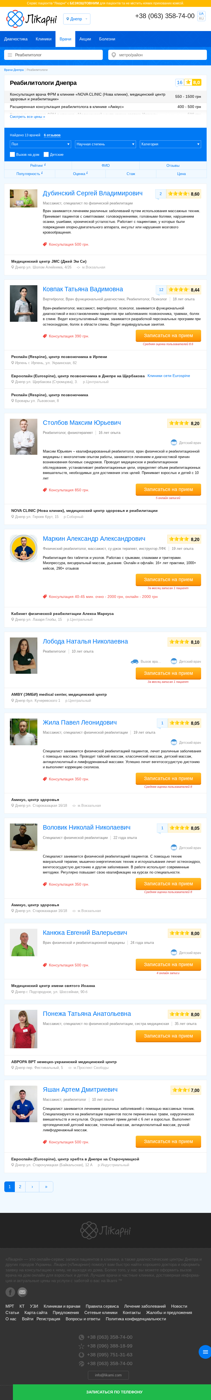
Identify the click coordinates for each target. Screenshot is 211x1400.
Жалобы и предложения (169, 1312)
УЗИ (34, 1306)
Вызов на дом (27, 155)
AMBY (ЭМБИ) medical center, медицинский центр (59, 694)
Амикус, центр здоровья (35, 799)
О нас (10, 1318)
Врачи (65, 39)
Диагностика (15, 39)
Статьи (12, 1312)
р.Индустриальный (113, 1165)
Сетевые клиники (100, 1312)
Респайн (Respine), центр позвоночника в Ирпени (59, 356)
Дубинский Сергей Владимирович (93, 193)
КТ (22, 1306)
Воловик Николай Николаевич (87, 827)
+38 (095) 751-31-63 (109, 1354)
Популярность (28, 174)
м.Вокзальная (93, 267)
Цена (181, 174)
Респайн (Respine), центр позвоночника (49, 395)
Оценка (79, 174)
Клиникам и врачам (62, 1306)
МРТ (9, 1306)
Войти (27, 1318)
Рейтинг (36, 165)
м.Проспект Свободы (91, 1068)
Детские (56, 155)
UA (201, 14)
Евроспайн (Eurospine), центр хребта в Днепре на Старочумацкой (75, 1159)
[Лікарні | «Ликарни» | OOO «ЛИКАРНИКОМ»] (105, 1230)
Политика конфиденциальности (136, 1318)
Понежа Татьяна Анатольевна (87, 1013)
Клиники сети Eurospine (169, 375)
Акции (85, 39)
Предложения (66, 1312)
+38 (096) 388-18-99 (109, 1346)
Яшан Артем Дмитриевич (80, 1089)
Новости (179, 1306)
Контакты (132, 1312)
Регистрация (48, 1318)
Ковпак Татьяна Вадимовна (83, 289)
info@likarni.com (108, 1375)
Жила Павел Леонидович (80, 722)
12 (161, 289)
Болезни (107, 39)
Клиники (43, 39)
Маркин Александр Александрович (94, 538)
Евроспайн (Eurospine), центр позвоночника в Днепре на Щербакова (78, 376)
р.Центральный (96, 382)
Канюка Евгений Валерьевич (85, 932)
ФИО (106, 165)
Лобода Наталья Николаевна (85, 641)
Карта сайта (35, 1312)
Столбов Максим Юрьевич (82, 422)
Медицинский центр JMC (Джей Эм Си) (49, 261)
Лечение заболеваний (145, 1306)
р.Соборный (73, 517)
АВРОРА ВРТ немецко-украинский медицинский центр (64, 1062)
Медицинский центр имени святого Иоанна (53, 985)
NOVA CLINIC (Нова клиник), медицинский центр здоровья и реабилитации (84, 510)
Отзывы (172, 165)
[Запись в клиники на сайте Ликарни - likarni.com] (31, 19)
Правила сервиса (102, 1306)
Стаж (131, 174)
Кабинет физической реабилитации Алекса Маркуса (62, 613)
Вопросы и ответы (83, 1318)
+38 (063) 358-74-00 (165, 16)
